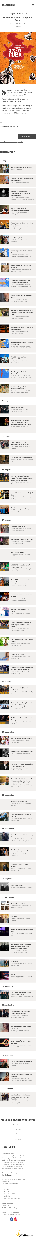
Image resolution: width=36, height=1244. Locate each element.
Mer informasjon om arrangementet (11, 142)
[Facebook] (12, 1220)
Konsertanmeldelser (10, 1194)
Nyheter (6, 1190)
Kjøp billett (27, 136)
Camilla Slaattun (7, 1175)
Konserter (7, 1192)
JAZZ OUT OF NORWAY (12, 1198)
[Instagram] (15, 1220)
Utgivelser (7, 1196)
